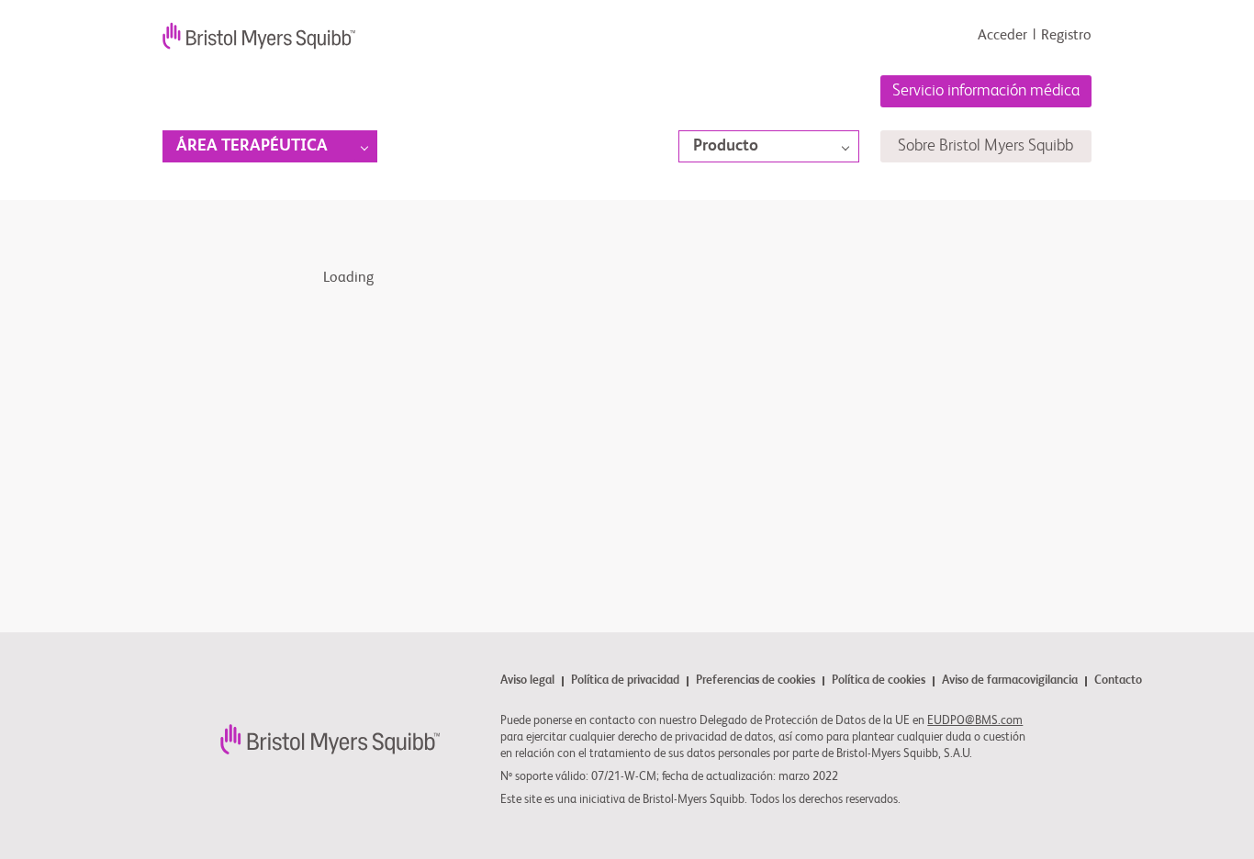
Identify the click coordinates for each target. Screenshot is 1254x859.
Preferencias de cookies (755, 681)
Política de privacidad (625, 681)
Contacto (1118, 681)
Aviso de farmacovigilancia (1010, 681)
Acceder (1002, 35)
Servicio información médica (986, 91)
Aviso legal (527, 681)
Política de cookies (878, 681)
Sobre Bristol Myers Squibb (985, 146)
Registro (1066, 35)
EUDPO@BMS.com (975, 721)
